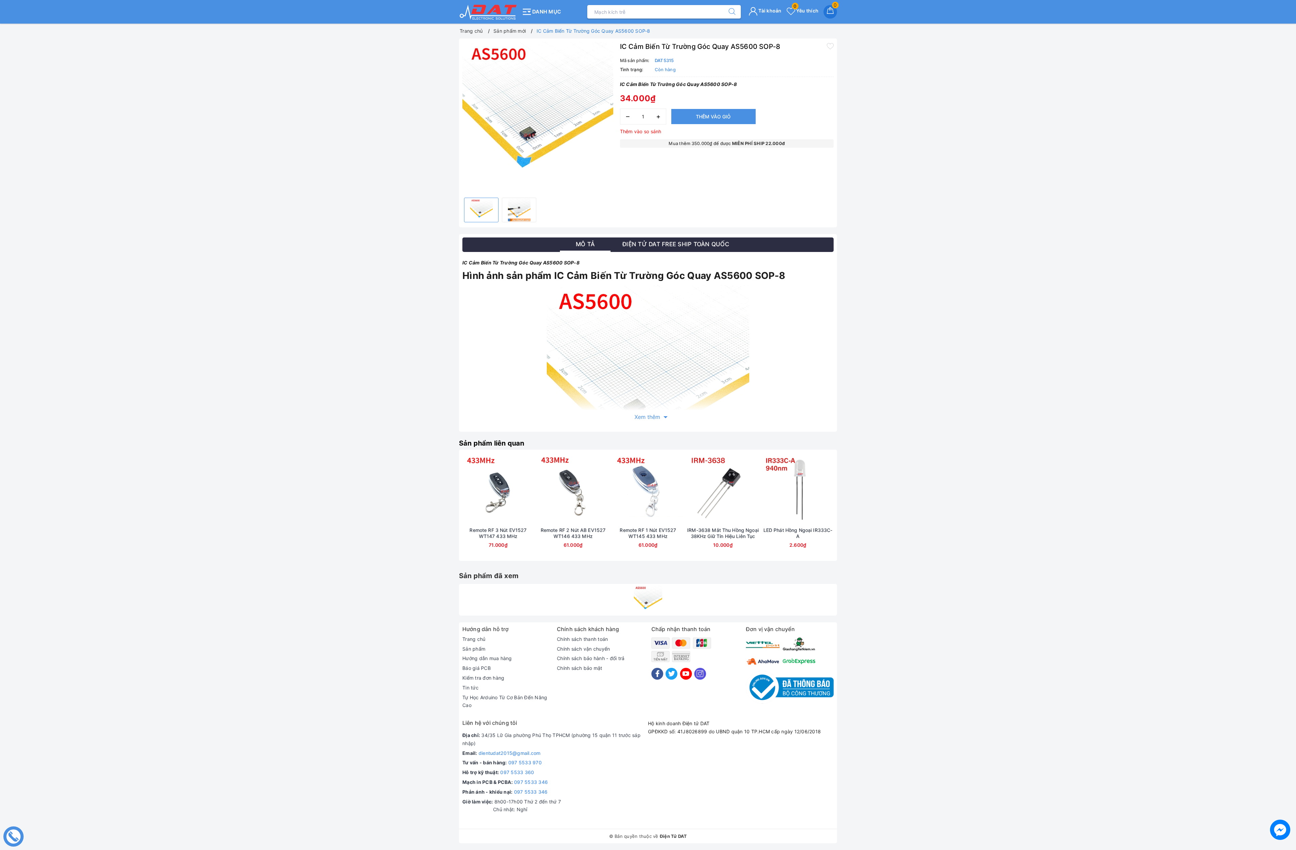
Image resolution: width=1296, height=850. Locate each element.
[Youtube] (686, 674)
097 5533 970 (525, 762)
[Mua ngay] (466, 490)
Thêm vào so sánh (641, 131)
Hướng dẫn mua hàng (487, 658)
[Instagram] (700, 674)
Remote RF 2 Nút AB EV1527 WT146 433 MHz (573, 533)
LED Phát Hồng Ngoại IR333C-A (798, 533)
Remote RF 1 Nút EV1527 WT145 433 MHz (648, 533)
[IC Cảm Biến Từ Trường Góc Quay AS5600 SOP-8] (648, 600)
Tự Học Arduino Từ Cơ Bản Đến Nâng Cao (504, 701)
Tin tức (470, 687)
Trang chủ (473, 639)
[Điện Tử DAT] (488, 12)
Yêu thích (805, 10)
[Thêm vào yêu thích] (830, 46)
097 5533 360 (517, 772)
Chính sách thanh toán (582, 639)
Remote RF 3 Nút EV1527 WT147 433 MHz (497, 533)
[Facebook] (657, 674)
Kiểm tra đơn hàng (483, 678)
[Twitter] (671, 674)
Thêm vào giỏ (713, 116)
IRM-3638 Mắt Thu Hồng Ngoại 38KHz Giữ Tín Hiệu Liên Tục (723, 533)
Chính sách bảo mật (579, 668)
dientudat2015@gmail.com (510, 753)
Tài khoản (769, 10)
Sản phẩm (473, 649)
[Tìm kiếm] (729, 12)
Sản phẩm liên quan (491, 443)
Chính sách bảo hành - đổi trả (590, 658)
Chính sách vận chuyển (583, 649)
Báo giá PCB (476, 668)
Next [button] (852, 510)
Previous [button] (444, 510)
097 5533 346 (531, 782)
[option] (537, 117)
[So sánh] (530, 490)
